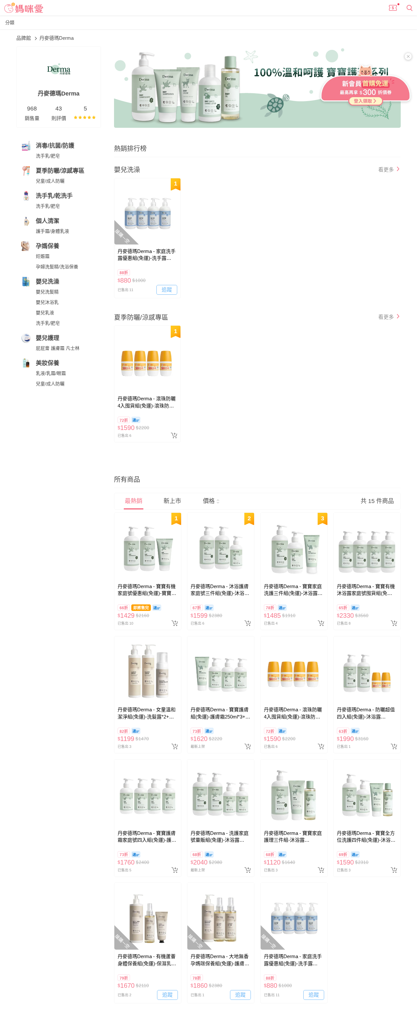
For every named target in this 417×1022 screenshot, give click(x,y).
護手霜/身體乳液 (52, 231)
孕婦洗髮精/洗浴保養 (57, 266)
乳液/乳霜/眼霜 (51, 373)
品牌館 (24, 38)
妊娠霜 (43, 256)
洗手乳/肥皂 (48, 155)
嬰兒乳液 (45, 312)
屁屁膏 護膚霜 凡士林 (57, 348)
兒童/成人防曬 (50, 181)
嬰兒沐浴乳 (47, 302)
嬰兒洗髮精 (47, 291)
